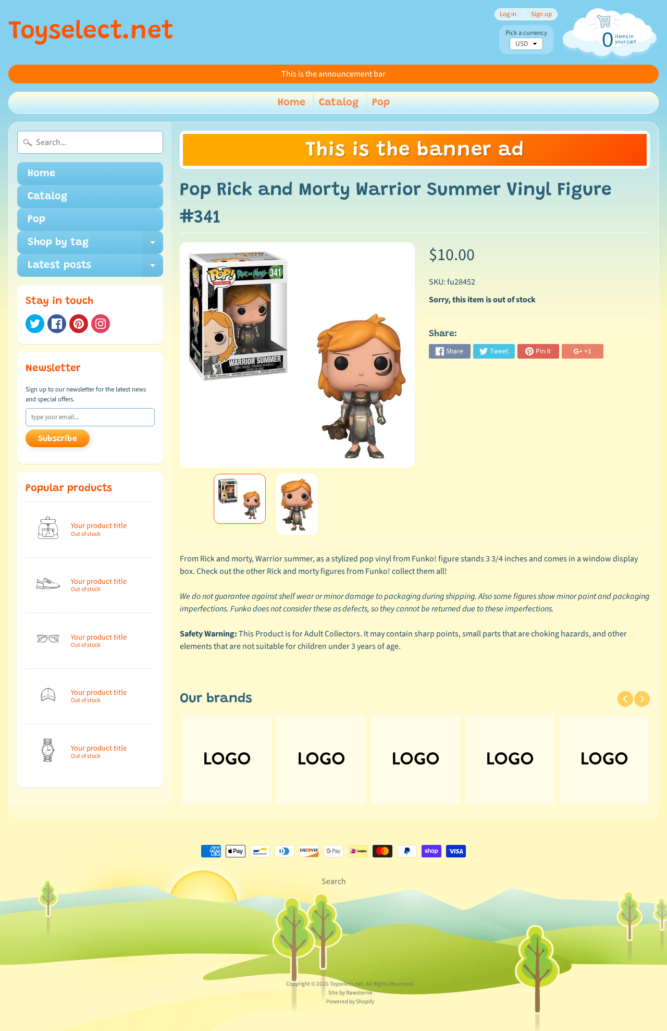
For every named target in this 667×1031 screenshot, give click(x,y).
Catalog (339, 102)
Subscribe (57, 439)
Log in (508, 14)
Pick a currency (526, 33)
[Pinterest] (78, 323)
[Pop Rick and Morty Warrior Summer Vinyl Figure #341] (240, 499)
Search (334, 881)
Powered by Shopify (350, 1001)
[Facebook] (56, 323)
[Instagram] (100, 323)
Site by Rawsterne (350, 993)
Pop (381, 102)
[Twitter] (35, 323)
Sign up (541, 14)
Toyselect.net (91, 32)
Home (291, 102)
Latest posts (95, 268)
